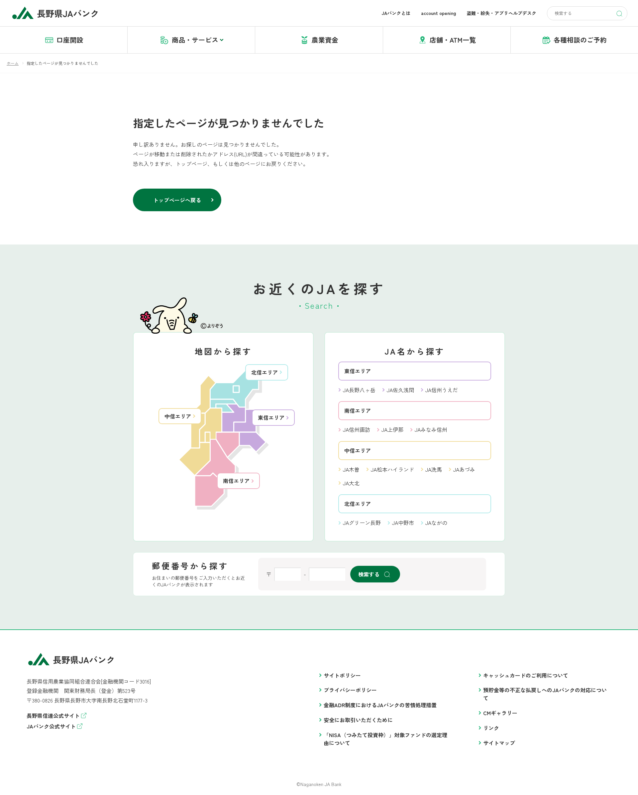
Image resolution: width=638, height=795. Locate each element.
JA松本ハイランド (392, 469)
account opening (438, 13)
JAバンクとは (395, 13)
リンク (491, 728)
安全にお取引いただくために (358, 720)
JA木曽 (351, 469)
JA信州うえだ (441, 390)
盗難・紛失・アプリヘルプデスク (501, 13)
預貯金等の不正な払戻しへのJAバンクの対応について (545, 694)
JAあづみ (464, 469)
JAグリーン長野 (362, 523)
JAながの (436, 523)
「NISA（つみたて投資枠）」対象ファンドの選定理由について (385, 739)
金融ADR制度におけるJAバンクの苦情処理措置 (380, 705)
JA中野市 (403, 523)
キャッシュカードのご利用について (525, 675)
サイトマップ (499, 743)
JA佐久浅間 (400, 390)
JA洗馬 (433, 469)
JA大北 (351, 483)
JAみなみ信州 (431, 429)
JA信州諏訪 (356, 429)
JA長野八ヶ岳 (359, 390)
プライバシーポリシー (350, 690)
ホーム (13, 63)
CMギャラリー (500, 713)
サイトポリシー (342, 675)
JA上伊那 (392, 429)
